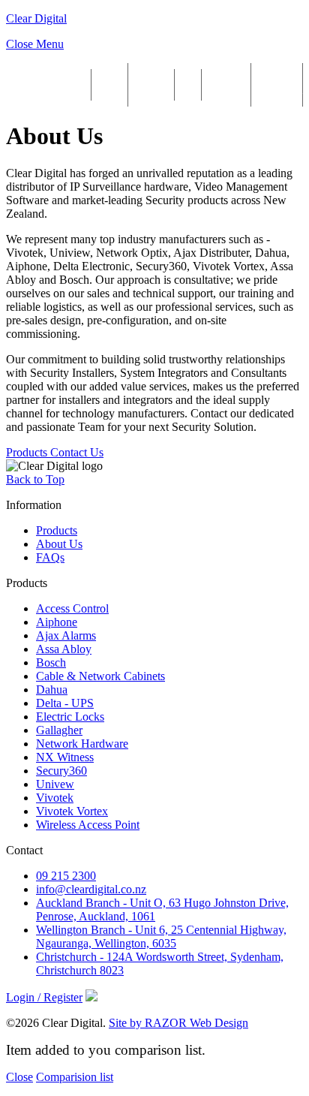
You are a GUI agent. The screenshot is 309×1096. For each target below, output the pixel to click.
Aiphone (56, 622)
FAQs (188, 84)
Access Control (72, 608)
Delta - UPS (65, 703)
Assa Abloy (64, 649)
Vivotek (55, 797)
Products (63, 84)
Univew (55, 784)
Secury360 (61, 770)
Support (151, 84)
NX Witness (65, 757)
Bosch (51, 662)
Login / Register (276, 84)
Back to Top (35, 479)
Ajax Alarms (66, 635)
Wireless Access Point (88, 824)
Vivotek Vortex (72, 811)
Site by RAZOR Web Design (178, 1022)
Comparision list (74, 1076)
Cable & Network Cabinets (100, 676)
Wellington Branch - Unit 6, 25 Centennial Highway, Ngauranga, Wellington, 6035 (161, 936)
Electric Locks (70, 716)
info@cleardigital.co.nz (91, 889)
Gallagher (59, 730)
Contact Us (226, 84)
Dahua (52, 689)
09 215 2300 (66, 875)
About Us (110, 84)
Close (19, 1076)
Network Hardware (82, 743)
